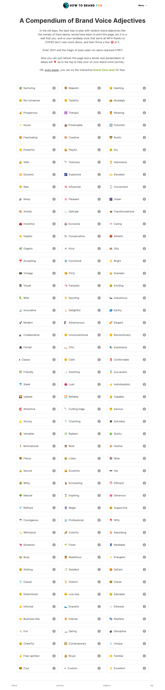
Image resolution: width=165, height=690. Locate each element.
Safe (24, 162)
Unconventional (76, 335)
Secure (25, 470)
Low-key (71, 594)
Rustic (115, 137)
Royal (69, 655)
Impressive (118, 162)
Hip (113, 470)
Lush (69, 384)
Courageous (28, 520)
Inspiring (71, 495)
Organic (26, 248)
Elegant (116, 322)
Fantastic (72, 285)
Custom (70, 668)
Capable (116, 396)
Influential (72, 186)
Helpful (25, 236)
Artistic (25, 211)
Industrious (118, 297)
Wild (24, 297)
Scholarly (117, 421)
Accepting (27, 260)
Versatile (26, 433)
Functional (72, 260)
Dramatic (117, 273)
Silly (114, 248)
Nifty (114, 520)
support (107, 685)
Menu (141, 5)
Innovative (27, 310)
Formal (25, 347)
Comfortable (119, 359)
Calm (69, 359)
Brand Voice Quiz (104, 69)
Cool (24, 668)
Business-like (29, 618)
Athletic (116, 236)
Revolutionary (120, 335)
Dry (113, 149)
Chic (69, 347)
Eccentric (72, 470)
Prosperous (28, 112)
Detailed (71, 569)
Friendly (26, 372)
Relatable (117, 544)
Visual (25, 285)
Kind (69, 248)
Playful (70, 149)
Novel (25, 125)
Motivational (28, 446)
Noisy (24, 199)
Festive (116, 446)
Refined (26, 507)
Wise (114, 458)
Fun (23, 631)
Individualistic (119, 384)
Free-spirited (29, 655)
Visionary (72, 162)
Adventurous (74, 322)
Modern (26, 322)
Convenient (118, 186)
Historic (71, 581)
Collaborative (29, 335)
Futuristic (117, 125)
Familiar (116, 655)
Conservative (74, 236)
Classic (24, 359)
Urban (115, 199)
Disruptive (117, 631)
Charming (72, 421)
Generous (117, 495)
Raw (24, 186)
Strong (25, 421)
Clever (115, 581)
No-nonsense (29, 100)
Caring (115, 223)
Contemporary (75, 643)
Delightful (72, 310)
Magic (70, 507)
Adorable (117, 594)
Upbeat (25, 396)
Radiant (71, 433)
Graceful (71, 606)
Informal (26, 606)
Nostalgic (117, 100)
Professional (74, 520)
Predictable (73, 125)
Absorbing (117, 532)
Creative (71, 137)
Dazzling (71, 297)
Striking (26, 569)
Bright (115, 260)
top (151, 685)
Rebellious (72, 557)
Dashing (116, 88)
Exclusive (72, 223)
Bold (69, 446)
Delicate (71, 211)
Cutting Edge (74, 409)
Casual (25, 581)
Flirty (69, 273)
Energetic (117, 557)
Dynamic (26, 174)
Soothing (72, 372)
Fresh (70, 544)
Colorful (71, 532)
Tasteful (71, 100)
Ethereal (116, 606)
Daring (70, 631)
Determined (28, 594)
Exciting (116, 285)
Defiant (116, 569)
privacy (60, 685)
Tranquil (71, 112)
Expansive (72, 174)
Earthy (115, 310)
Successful (118, 372)
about (14, 685)
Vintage (26, 273)
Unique (116, 643)
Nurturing (27, 88)
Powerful (26, 149)
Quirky (115, 433)
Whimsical (27, 532)
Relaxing (116, 112)
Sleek (24, 384)
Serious (116, 409)
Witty (24, 483)
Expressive (118, 347)
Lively (70, 458)
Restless (116, 618)
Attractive (27, 409)
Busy (24, 557)
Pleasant (71, 199)
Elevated (116, 174)
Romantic (27, 544)
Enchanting (73, 483)
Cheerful (26, 643)
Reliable (71, 396)
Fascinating (28, 137)
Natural (25, 495)
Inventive (27, 223)
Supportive (118, 507)
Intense (71, 618)
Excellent (117, 668)
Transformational (121, 211)
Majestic (71, 88)
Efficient (116, 483)
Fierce (25, 458)
